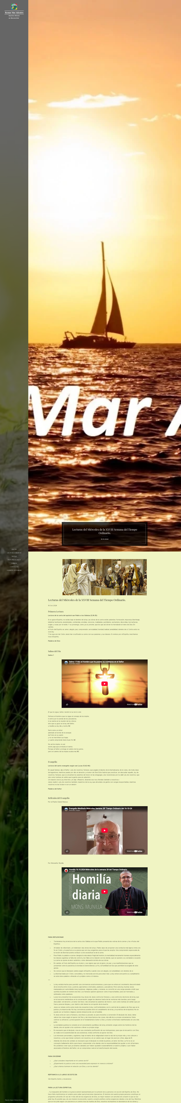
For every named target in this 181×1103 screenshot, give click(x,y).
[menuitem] (14, 549)
